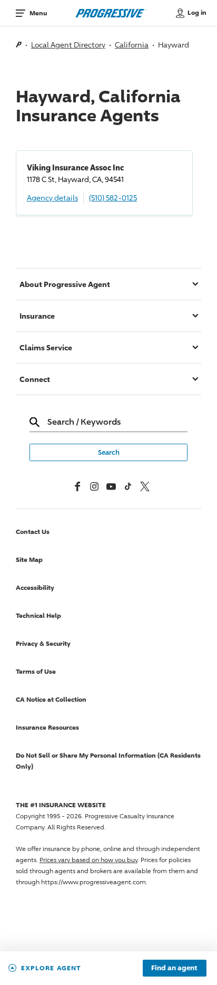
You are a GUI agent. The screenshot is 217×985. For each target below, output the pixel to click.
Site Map (29, 559)
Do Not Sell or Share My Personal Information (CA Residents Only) (108, 760)
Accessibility (35, 587)
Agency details (52, 197)
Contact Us (33, 531)
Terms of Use (36, 671)
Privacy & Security (43, 643)
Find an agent (174, 968)
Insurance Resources (47, 727)
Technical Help (38, 615)
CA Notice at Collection (51, 699)
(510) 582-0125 (113, 197)
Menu (38, 13)
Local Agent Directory (68, 44)
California (132, 44)
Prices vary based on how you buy (88, 860)
